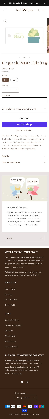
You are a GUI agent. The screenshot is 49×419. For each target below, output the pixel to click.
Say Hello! (9, 331)
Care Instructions (11, 320)
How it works (10, 289)
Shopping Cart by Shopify (31, 414)
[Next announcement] (44, 3)
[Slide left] (19, 57)
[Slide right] (29, 57)
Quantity (5, 85)
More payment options (24, 130)
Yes (14, 80)
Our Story (9, 294)
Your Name (6, 95)
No (5, 80)
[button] (4, 10)
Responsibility (10, 305)
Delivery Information (13, 325)
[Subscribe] (41, 238)
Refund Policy (10, 341)
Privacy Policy (10, 336)
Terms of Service (11, 347)
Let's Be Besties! (11, 300)
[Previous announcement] (4, 3)
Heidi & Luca (19, 414)
